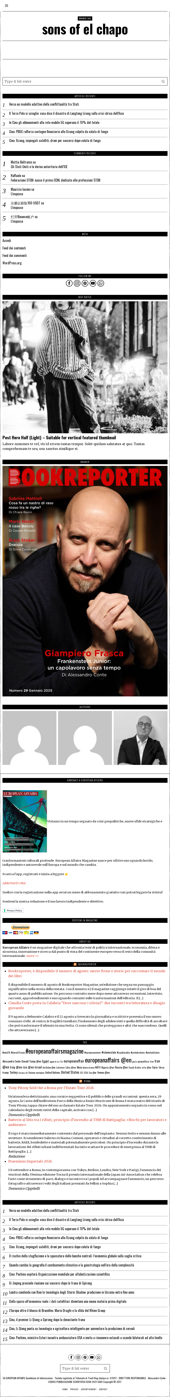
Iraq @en (16, 1067)
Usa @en (92, 1072)
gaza (134, 1061)
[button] (163, 81)
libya (79, 1067)
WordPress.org (12, 262)
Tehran (161, 1067)
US (81, 1072)
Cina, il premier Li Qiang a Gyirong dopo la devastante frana (47, 1320)
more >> (32, 956)
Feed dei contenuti (14, 247)
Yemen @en (103, 1073)
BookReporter (87, 964)
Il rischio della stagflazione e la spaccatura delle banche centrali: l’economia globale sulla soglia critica (75, 1256)
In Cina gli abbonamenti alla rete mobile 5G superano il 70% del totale (54, 122)
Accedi (6, 240)
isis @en (28, 1067)
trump (5, 1072)
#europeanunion (92, 1052)
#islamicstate (109, 1052)
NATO (98, 1067)
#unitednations (138, 1052)
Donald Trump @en (31, 1061)
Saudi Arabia (135, 1067)
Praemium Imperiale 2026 (30, 1161)
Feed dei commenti (14, 255)
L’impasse (17, 194)
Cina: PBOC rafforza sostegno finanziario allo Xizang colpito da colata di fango (58, 131)
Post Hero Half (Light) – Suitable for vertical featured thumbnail (59, 437)
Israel (38, 1067)
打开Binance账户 (22, 216)
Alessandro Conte (11, 1061)
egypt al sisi (55, 1061)
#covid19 (6, 1052)
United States (70, 1072)
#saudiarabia (123, 1052)
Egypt (45, 1061)
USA (86, 1072)
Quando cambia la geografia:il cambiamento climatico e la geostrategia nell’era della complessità (71, 1265)
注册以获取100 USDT (25, 202)
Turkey (14, 1072)
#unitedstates (153, 1052)
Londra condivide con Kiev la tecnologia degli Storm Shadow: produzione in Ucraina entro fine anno (71, 1292)
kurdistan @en (49, 1067)
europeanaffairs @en (108, 1059)
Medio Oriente (88, 1067)
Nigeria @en (107, 1067)
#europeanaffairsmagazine (55, 1050)
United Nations (52, 1073)
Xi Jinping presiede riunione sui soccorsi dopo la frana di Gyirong (50, 1283)
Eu (62, 1061)
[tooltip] (69, 283)
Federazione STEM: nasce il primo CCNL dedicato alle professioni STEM (55, 180)
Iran (152, 1061)
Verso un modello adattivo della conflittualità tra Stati (44, 104)
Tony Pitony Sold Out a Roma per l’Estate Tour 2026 (51, 1088)
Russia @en (121, 1067)
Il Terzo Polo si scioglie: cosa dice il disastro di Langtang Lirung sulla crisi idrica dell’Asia (66, 113)
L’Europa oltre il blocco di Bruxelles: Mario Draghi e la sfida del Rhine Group (57, 1310)
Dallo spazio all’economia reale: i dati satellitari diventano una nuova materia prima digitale (67, 1301)
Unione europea (36, 1073)
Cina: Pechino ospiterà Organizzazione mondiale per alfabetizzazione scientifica (59, 1274)
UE (27, 1072)
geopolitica (143, 1061)
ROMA (87, 1081)
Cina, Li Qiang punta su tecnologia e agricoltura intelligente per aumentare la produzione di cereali (72, 1328)
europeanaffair (74, 1061)
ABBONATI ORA (14, 883)
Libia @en (71, 1067)
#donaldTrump (18, 1052)
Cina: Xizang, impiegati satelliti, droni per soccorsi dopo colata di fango (55, 140)
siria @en (146, 1067)
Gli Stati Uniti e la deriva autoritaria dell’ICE (39, 167)
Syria (155, 1067)
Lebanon (60, 1067)
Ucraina (21, 1072)
